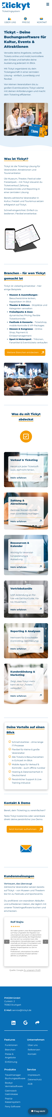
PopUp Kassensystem (12, 1100)
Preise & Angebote (10, 1056)
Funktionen (11, 1045)
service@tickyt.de (21, 1010)
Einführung (11, 1062)
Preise (26, 22)
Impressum (34, 1075)
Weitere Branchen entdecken (23, 352)
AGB (30, 1084)
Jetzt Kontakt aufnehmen (23, 829)
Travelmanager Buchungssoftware (15, 1077)
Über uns (10, 22)
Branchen (10, 1049)
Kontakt (42, 22)
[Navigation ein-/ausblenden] (48, 4)
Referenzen (34, 1049)
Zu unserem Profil (32, 970)
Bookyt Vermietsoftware (14, 1085)
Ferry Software (12, 1106)
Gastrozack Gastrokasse (11, 1092)
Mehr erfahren (18, 478)
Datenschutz (35, 1079)
